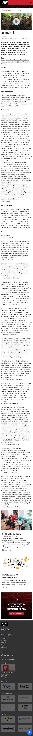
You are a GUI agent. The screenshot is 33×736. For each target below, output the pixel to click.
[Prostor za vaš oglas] (25, 728)
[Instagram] (10, 655)
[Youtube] (8, 655)
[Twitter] (5, 655)
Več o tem (5, 587)
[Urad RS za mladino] (25, 698)
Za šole (3, 644)
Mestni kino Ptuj (5, 10)
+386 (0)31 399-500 (6, 634)
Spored (13, 10)
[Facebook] (2, 655)
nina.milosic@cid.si (6, 636)
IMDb (2, 58)
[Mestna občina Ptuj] (8, 698)
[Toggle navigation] (19, 2)
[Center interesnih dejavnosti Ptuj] (8, 719)
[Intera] (25, 719)
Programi (4, 642)
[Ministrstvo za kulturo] (8, 707)
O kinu (3, 646)
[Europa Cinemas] (8, 686)
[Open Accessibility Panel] (29, 732)
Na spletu (4, 648)
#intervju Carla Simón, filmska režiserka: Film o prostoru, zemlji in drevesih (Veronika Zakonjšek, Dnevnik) (15, 62)
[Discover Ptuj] (8, 728)
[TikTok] (13, 655)
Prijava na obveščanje (16, 613)
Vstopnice (4, 640)
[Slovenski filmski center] (25, 707)
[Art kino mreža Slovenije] (25, 686)
